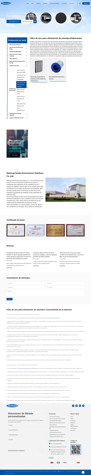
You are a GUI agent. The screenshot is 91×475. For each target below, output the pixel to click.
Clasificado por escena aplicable (15, 114)
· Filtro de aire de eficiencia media (57, 418)
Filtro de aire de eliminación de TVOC (21, 98)
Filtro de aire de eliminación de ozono (21, 91)
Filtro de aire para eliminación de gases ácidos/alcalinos (21, 107)
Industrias (45, 3)
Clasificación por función (23, 13)
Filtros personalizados (54, 3)
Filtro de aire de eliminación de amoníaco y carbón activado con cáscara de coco (38, 78)
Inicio (28, 3)
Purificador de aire (14, 65)
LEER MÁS (9, 267)
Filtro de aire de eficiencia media (16, 48)
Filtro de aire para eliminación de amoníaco (21, 84)
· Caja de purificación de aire (56, 436)
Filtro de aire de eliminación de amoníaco (26, 368)
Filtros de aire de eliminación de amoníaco (51, 317)
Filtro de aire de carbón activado (15, 55)
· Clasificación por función (55, 432)
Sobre (32, 3)
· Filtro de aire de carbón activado (57, 422)
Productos (38, 3)
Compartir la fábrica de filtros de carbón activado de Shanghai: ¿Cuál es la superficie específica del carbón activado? (45, 254)
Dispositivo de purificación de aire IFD (17, 62)
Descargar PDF (28, 21)
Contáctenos (64, 3)
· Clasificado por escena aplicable (57, 434)
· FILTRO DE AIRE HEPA (55, 420)
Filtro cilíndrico (13, 58)
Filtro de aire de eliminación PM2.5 (21, 71)
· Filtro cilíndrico (53, 424)
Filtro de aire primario (15, 44)
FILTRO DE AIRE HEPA (15, 51)
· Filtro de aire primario (54, 416)
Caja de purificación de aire (16, 117)
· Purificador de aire (53, 430)
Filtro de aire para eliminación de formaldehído (21, 77)
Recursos (72, 3)
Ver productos (14, 21)
